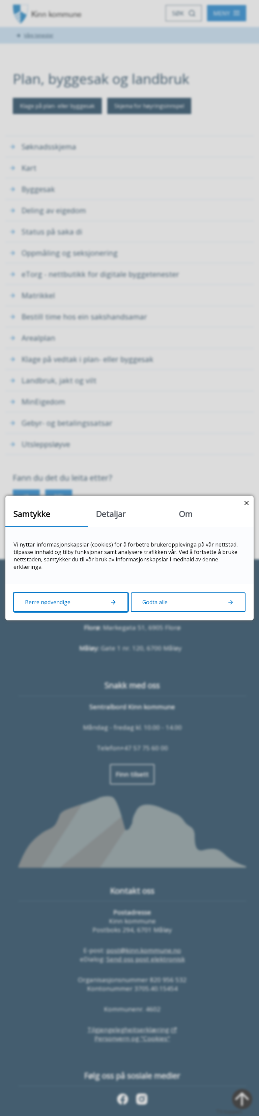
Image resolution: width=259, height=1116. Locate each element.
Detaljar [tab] (111, 513)
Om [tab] (186, 513)
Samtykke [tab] (31, 513)
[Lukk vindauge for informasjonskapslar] (246, 503)
